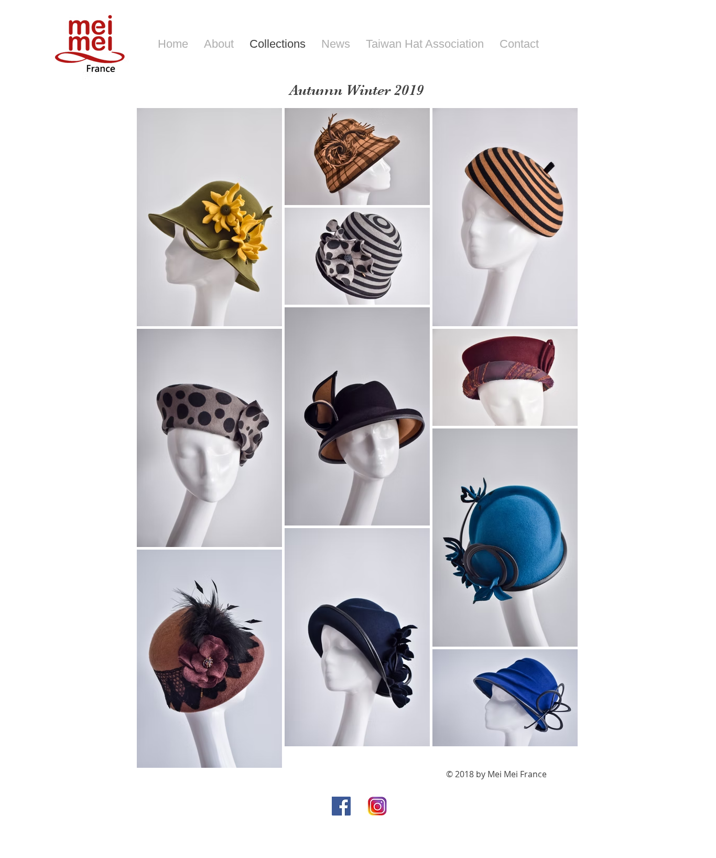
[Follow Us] (341, 806)
